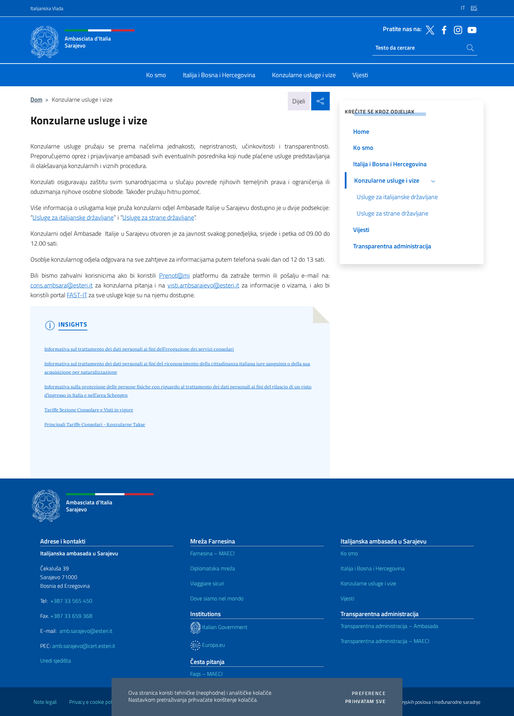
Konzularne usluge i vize (368, 583)
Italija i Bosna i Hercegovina (373, 568)
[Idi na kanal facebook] (442, 29)
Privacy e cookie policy (93, 702)
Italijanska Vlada (46, 8)
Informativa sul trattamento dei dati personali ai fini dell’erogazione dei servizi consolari (139, 349)
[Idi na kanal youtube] (470, 29)
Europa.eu (213, 645)
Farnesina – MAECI (212, 553)
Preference (369, 693)
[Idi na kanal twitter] (428, 29)
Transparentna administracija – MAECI (385, 641)
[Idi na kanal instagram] (456, 29)
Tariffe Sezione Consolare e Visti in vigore (88, 410)
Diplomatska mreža (212, 568)
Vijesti (347, 598)
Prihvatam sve (365, 701)
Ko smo (349, 553)
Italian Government (224, 627)
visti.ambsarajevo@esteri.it (203, 285)
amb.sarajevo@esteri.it (86, 631)
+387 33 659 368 (71, 616)
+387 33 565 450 (71, 601)
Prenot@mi (174, 275)
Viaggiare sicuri (207, 583)
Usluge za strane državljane (158, 217)
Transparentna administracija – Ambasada (389, 626)
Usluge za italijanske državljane (73, 217)
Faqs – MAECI (206, 674)
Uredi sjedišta (55, 660)
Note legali (45, 702)
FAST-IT (77, 295)
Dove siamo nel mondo (216, 598)
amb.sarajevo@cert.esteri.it (83, 646)
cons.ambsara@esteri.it (61, 285)
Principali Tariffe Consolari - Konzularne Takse (94, 425)
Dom (36, 99)
